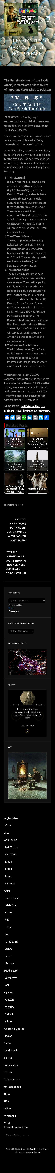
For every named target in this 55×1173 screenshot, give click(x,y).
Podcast (8, 1014)
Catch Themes (34, 1152)
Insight (10, 505)
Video (7, 1108)
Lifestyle (9, 963)
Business (9, 883)
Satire (7, 1043)
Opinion (8, 992)
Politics (8, 1021)
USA (6, 1101)
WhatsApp (10, 1115)
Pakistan (18, 505)
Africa (7, 825)
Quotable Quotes (14, 1028)
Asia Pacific (10, 839)
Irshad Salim (11, 941)
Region (8, 1036)
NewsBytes (10, 977)
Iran (6, 934)
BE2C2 (8, 861)
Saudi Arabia (11, 1050)
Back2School (11, 847)
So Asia (8, 1057)
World (7, 1123)
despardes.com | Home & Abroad (35, 1149)
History (8, 912)
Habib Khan (10, 905)
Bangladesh (10, 854)
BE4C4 (8, 869)
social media (11, 1065)
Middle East (10, 970)
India (7, 919)
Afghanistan (11, 818)
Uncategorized (12, 1086)
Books (7, 876)
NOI (6, 985)
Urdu (7, 1094)
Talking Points (12, 1079)
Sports (8, 1072)
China (7, 890)
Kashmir (8, 948)
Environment (11, 898)
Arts (6, 832)
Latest (7, 956)
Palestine (9, 1006)
